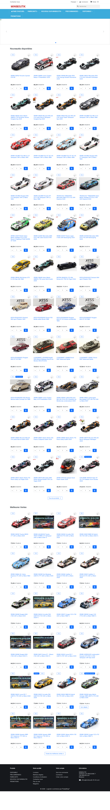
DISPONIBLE (14, 772)
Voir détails (84, 707)
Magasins (36, 784)
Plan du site (36, 781)
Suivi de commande (62, 772)
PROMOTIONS (14, 781)
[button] (83, 1)
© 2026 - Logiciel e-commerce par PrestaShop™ (55, 789)
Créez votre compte (62, 777)
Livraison (35, 772)
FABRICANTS (14, 777)
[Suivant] (103, 31)
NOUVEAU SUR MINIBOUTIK (18, 779)
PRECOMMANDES (15, 774)
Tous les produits (55, 498)
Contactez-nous (15, 2)
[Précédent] (6, 31)
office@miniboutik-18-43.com (90, 780)
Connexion (59, 774)
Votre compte (60, 768)
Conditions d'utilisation (40, 777)
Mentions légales (38, 774)
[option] (55, 31)
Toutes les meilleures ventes (55, 754)
